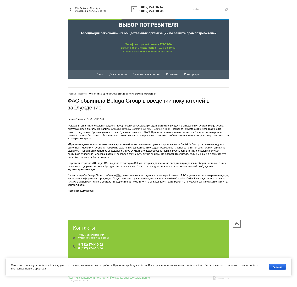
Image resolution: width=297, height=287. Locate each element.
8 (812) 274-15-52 (151, 7)
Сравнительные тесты (146, 74)
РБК (118, 175)
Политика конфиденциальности (88, 277)
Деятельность (118, 74)
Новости (82, 94)
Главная (72, 94)
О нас (100, 74)
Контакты (172, 74)
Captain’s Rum (162, 128)
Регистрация (192, 74)
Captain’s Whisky (141, 128)
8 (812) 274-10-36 (151, 11)
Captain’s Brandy (120, 128)
